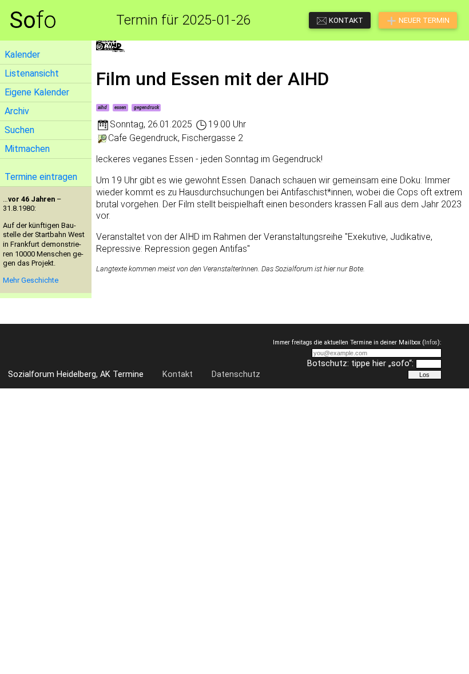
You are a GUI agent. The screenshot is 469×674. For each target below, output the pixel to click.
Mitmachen (27, 148)
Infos (431, 342)
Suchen (19, 130)
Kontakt (177, 374)
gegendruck (146, 107)
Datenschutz (236, 374)
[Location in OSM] (102, 138)
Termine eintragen (41, 176)
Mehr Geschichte (30, 280)
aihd (102, 107)
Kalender (22, 54)
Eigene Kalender (37, 92)
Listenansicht (32, 73)
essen (120, 107)
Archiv (17, 111)
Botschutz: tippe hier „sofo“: (360, 363)
